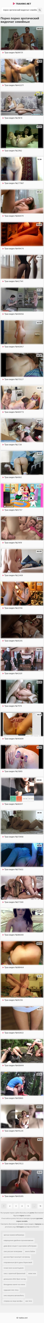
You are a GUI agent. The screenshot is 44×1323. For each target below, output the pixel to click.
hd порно (20, 1226)
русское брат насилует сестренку (17, 1257)
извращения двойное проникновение (18, 1240)
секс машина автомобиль (14, 1295)
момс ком (32, 1273)
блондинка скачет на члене (14, 1284)
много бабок (30, 1251)
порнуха (38, 1224)
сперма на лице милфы (13, 1301)
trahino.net (23, 4)
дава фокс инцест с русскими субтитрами (20, 1246)
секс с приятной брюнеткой (14, 1273)
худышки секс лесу (11, 1290)
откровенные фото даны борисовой (18, 1262)
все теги (29, 1301)
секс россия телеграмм (13, 1251)
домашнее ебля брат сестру (15, 1279)
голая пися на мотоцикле (14, 1268)
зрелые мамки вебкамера (14, 1235)
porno (32, 1212)
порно (21, 1215)
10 (40, 1206)
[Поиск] (39, 10)
